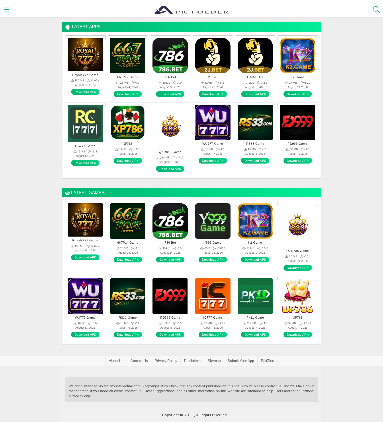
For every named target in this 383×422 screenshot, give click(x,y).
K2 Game (298, 77)
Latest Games (87, 192)
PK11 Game (255, 317)
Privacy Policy (166, 361)
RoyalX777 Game (85, 75)
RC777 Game (85, 146)
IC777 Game (212, 317)
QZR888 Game (170, 152)
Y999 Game (213, 242)
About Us (116, 361)
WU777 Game (212, 143)
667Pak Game (127, 77)
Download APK (85, 92)
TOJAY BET (255, 77)
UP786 (298, 317)
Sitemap (214, 361)
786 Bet (170, 77)
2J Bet (212, 77)
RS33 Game (255, 143)
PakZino (267, 361)
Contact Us (139, 361)
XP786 (128, 143)
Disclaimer (192, 361)
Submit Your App (241, 361)
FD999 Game (298, 143)
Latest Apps (85, 26)
